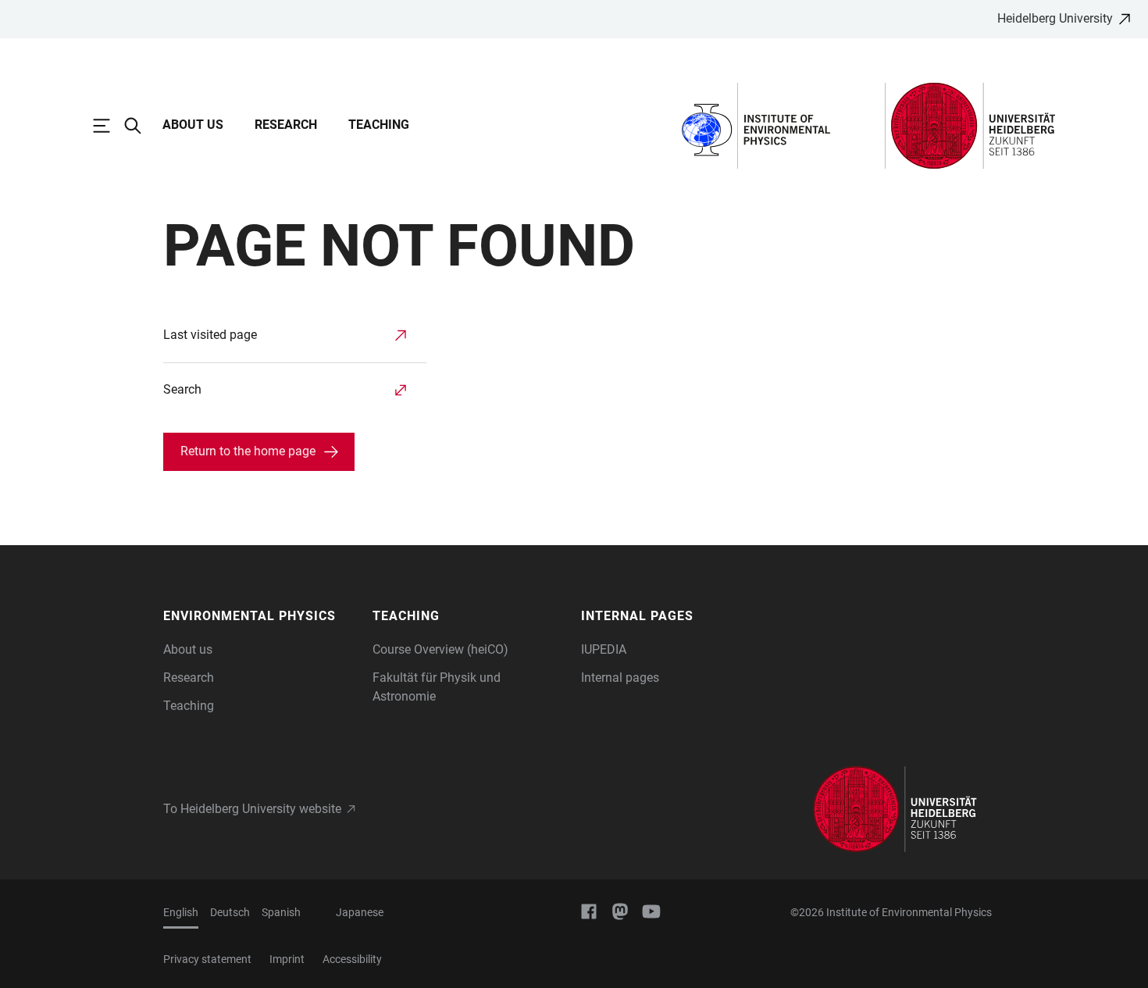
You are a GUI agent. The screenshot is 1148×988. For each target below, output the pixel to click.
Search (182, 389)
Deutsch (230, 912)
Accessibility (352, 959)
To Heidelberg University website (252, 808)
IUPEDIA (603, 649)
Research (286, 124)
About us (192, 124)
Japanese (359, 912)
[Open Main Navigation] (109, 125)
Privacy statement (207, 959)
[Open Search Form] (140, 125)
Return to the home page (248, 451)
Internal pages (620, 677)
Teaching (378, 124)
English (180, 912)
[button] (260, 616)
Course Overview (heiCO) (440, 649)
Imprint (287, 959)
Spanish (281, 912)
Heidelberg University (1055, 18)
